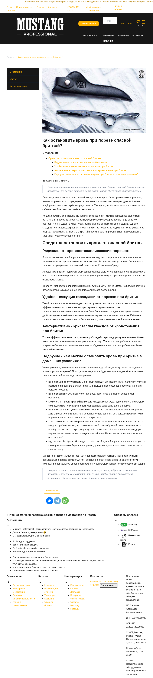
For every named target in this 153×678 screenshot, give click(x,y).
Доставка (75, 592)
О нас (10, 7)
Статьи (40, 7)
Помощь (11, 10)
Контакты (52, 7)
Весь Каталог (90, 35)
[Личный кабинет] (119, 12)
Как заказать (77, 585)
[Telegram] (57, 500)
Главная (10, 57)
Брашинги (49, 598)
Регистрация (19, 588)
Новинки (108, 41)
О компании (16, 71)
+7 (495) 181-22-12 (100, 581)
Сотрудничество (24, 7)
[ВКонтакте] (49, 500)
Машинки (108, 35)
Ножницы (138, 35)
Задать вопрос (88, 23)
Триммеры (123, 35)
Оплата (74, 588)
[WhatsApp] (65, 500)
